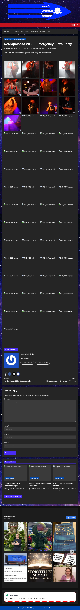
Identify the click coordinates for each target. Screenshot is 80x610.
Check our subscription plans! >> (58, 598)
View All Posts (43, 363)
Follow (73, 517)
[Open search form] (77, 25)
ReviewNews (48, 608)
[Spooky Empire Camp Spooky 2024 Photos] (40, 473)
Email (6, 434)
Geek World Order (11, 48)
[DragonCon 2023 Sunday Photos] (64, 473)
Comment (7, 399)
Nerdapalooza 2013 (19, 39)
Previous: (17, 379)
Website (6, 443)
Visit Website (27, 363)
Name (6, 426)
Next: (61, 379)
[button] (4, 25)
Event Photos (8, 39)
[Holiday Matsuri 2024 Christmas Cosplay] (15, 473)
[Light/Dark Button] (73, 25)
